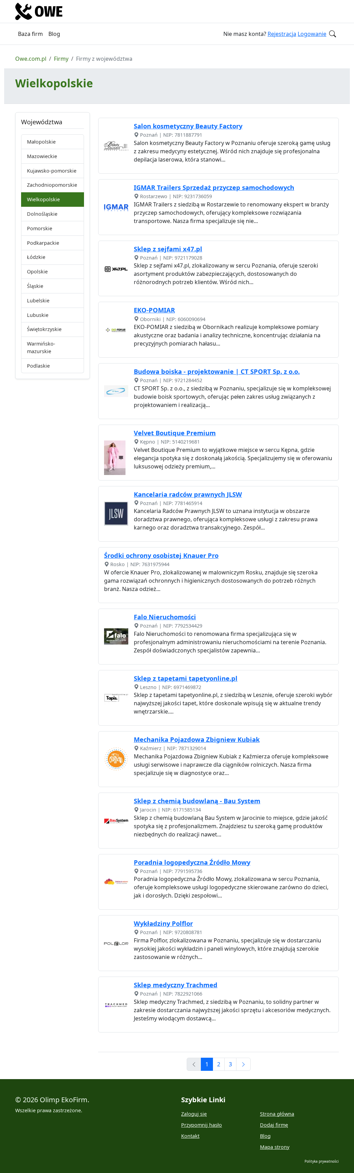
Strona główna (277, 1114)
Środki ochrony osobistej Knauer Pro (161, 555)
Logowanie (312, 34)
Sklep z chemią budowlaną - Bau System (197, 800)
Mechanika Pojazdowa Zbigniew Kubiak (197, 739)
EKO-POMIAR (154, 310)
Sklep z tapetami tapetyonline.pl (185, 678)
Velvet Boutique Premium (175, 432)
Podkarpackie (43, 243)
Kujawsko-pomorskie (51, 170)
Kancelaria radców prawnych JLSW (188, 494)
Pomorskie (39, 228)
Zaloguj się (194, 1114)
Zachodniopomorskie (52, 185)
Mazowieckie (42, 156)
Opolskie (37, 271)
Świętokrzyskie (44, 329)
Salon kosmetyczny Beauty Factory (188, 126)
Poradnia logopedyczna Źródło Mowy (192, 862)
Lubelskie (38, 300)
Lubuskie (37, 315)
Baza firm (30, 34)
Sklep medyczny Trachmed (175, 984)
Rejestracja (282, 34)
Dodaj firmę (274, 1125)
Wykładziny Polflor (163, 923)
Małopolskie (41, 141)
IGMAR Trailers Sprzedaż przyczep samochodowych (214, 187)
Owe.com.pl (30, 58)
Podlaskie (38, 365)
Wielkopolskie (43, 199)
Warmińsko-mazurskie (41, 347)
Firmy (61, 58)
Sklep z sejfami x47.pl (168, 248)
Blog (54, 34)
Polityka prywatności (322, 1161)
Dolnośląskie (42, 214)
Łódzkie (36, 257)
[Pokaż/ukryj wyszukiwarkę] (332, 34)
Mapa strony (274, 1147)
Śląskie (35, 286)
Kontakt (190, 1136)
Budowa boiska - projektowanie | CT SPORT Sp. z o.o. (217, 371)
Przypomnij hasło (201, 1125)
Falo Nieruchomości (165, 616)
